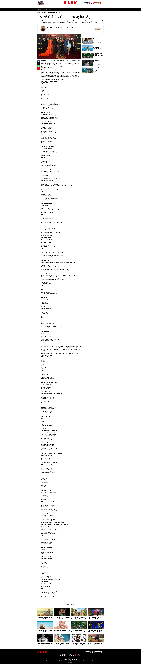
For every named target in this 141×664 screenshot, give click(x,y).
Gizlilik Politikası (82, 657)
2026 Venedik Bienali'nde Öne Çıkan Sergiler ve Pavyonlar (96, 635)
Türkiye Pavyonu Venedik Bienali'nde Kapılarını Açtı (96, 609)
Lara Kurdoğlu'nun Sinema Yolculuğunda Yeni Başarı (79, 635)
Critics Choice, (48, 600)
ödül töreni (73, 600)
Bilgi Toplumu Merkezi (70, 657)
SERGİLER (39, 9)
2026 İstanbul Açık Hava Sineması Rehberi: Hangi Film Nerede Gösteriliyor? (92, 54)
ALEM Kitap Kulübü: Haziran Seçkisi (45, 608)
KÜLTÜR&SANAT (54, 6)
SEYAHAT (77, 6)
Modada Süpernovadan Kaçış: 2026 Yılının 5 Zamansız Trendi (92, 39)
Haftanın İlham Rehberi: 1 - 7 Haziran (45, 634)
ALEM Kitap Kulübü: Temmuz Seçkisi (45, 621)
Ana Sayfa (39, 12)
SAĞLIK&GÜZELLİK (61, 6)
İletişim (60, 657)
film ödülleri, (68, 600)
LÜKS (45, 6)
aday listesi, (63, 600)
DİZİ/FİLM (43, 9)
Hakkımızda (64, 657)
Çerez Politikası (76, 657)
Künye (57, 657)
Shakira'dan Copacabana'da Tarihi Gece (62, 609)
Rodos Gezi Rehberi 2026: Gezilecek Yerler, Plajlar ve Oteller (92, 68)
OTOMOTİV (88, 6)
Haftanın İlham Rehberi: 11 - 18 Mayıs (62, 621)
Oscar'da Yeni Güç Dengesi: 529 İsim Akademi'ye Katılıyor (96, 622)
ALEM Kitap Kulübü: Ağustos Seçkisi (62, 634)
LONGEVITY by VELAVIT (95, 6)
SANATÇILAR (48, 9)
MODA (49, 6)
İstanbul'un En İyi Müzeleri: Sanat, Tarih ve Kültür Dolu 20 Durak (79, 609)
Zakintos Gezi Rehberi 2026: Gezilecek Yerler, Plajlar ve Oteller (92, 46)
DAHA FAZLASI (70, 604)
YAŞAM (102, 6)
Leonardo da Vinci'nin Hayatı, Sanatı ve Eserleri (91, 60)
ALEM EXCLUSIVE (40, 6)
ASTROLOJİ (82, 6)
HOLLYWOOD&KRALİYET (70, 6)
